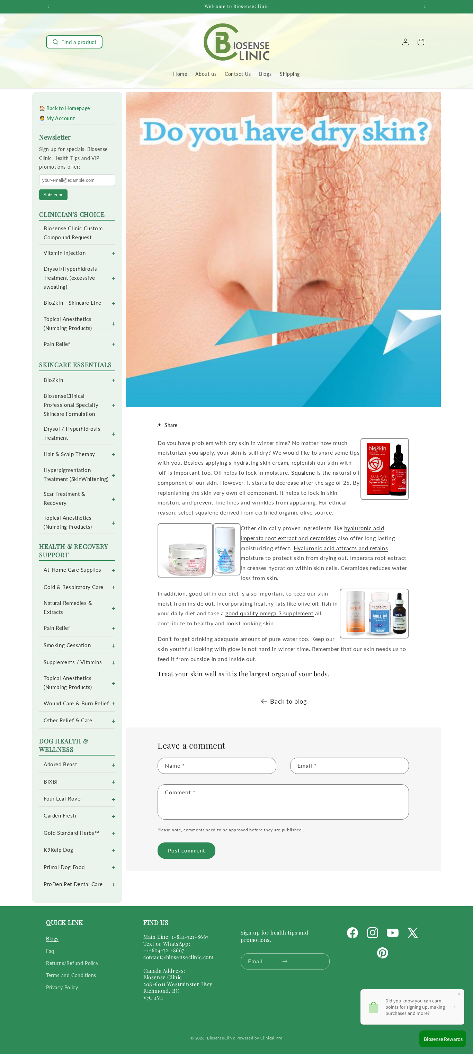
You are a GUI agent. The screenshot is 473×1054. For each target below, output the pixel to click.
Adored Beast (60, 764)
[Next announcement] (424, 6)
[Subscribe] (284, 961)
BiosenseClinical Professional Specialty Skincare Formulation (71, 405)
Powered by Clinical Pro (260, 1038)
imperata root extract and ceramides (288, 538)
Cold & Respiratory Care (74, 587)
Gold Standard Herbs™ (72, 833)
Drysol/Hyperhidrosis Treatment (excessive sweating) (70, 278)
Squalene (303, 472)
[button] (74, 41)
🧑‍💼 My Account (57, 118)
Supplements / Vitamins (73, 662)
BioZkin (53, 380)
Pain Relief (57, 344)
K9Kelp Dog (58, 850)
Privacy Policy (62, 987)
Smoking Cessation (67, 645)
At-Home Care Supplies (72, 570)
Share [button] (171, 425)
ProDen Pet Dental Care (73, 884)
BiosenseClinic (221, 1038)
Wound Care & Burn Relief (76, 703)
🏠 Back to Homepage (64, 108)
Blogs (52, 939)
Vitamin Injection (65, 253)
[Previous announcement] (48, 6)
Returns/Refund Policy (72, 963)
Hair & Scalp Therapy (69, 454)
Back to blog (288, 701)
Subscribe (53, 194)
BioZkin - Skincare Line (72, 303)
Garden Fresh (60, 816)
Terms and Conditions (71, 975)
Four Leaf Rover (63, 799)
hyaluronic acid (364, 528)
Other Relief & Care (68, 720)
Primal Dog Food (64, 867)
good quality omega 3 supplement (269, 613)
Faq (50, 951)
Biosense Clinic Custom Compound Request (73, 232)
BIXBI (51, 782)
